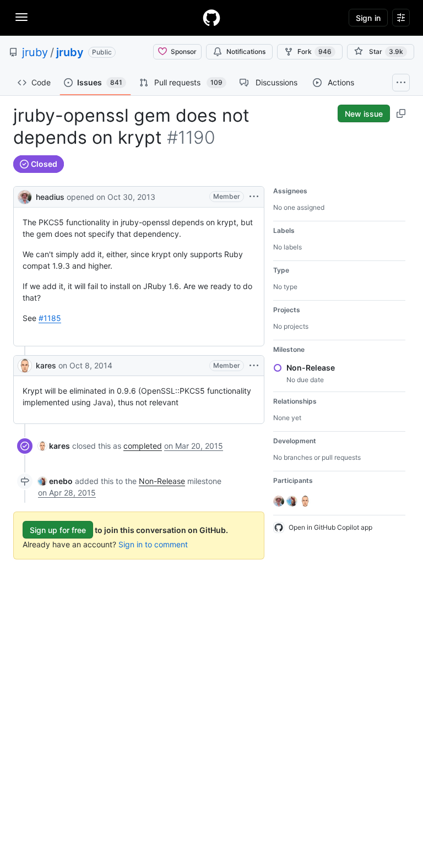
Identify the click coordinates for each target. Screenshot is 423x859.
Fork (314, 51)
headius (50, 197)
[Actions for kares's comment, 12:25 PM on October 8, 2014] (254, 365)
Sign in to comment (153, 544)
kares (46, 365)
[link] (54, 446)
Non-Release (162, 481)
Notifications (245, 51)
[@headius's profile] (24, 195)
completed (142, 445)
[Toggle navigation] (21, 17)
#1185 (50, 318)
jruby (35, 52)
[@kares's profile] (24, 365)
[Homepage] (211, 17)
